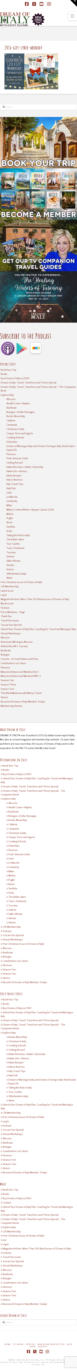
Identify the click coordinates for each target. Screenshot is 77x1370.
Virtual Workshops (11, 633)
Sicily (9, 531)
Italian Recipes (14, 475)
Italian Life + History (16, 471)
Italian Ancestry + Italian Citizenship (24, 467)
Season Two (7, 689)
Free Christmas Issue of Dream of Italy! (21, 582)
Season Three (8, 684)
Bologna (5, 654)
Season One (7, 680)
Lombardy (11, 501)
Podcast (5, 607)
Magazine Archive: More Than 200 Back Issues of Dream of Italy (35, 599)
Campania (11, 424)
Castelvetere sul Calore (13, 663)
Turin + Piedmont (15, 548)
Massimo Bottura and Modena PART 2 (21, 676)
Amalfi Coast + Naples (18, 403)
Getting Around (14, 462)
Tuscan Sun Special (11, 625)
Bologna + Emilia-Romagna (20, 412)
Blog (70, 1344)
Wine (9, 578)
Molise (10, 514)
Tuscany (11, 552)
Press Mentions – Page (13, 612)
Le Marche (12, 497)
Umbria (10, 556)
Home (7, 1344)
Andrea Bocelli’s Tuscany (14, 646)
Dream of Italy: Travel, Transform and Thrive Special (28, 382)
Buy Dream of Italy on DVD (15, 378)
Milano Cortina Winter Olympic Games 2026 (30, 509)
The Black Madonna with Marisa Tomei (21, 693)
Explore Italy (7, 395)
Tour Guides (13, 543)
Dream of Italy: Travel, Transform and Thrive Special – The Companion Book (38, 389)
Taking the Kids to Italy (18, 535)
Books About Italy (15, 416)
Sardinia (10, 526)
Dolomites (12, 442)
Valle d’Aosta (13, 560)
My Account (7, 603)
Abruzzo (10, 399)
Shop (32, 1347)
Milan (9, 505)
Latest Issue (7, 590)
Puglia (9, 518)
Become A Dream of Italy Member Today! (23, 701)
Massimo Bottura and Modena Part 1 (19, 672)
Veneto (10, 565)
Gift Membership (10, 586)
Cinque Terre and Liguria (19, 433)
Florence (11, 454)
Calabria (10, 420)
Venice (10, 569)
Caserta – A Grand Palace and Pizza (19, 659)
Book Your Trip (8, 370)
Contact (7, 1202)
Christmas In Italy (15, 429)
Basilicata (11, 407)
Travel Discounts (10, 620)
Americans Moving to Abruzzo (17, 642)
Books (4, 374)
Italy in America (14, 479)
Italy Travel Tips (14, 484)
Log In (4, 595)
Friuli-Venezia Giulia (17, 458)
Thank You (6, 616)
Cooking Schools (15, 437)
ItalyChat (11, 488)
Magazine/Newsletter (51, 1344)
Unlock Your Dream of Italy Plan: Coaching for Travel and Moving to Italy (38, 629)
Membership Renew (11, 706)
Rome (9, 522)
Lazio (9, 492)
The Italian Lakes (15, 539)
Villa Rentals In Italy (16, 573)
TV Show (18, 1344)
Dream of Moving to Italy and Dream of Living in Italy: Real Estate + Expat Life (41, 448)
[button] (72, 16)
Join (4, 1240)
